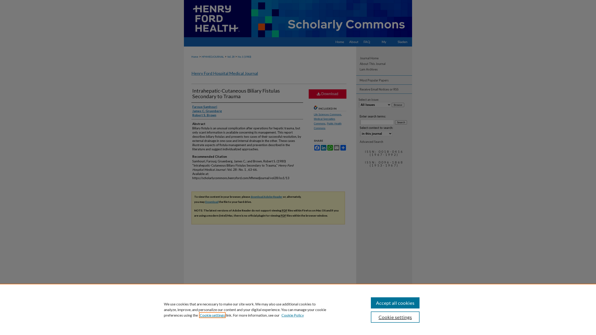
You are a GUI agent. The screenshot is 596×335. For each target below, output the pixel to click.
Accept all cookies (395, 303)
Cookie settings (212, 315)
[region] (298, 309)
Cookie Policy (292, 315)
